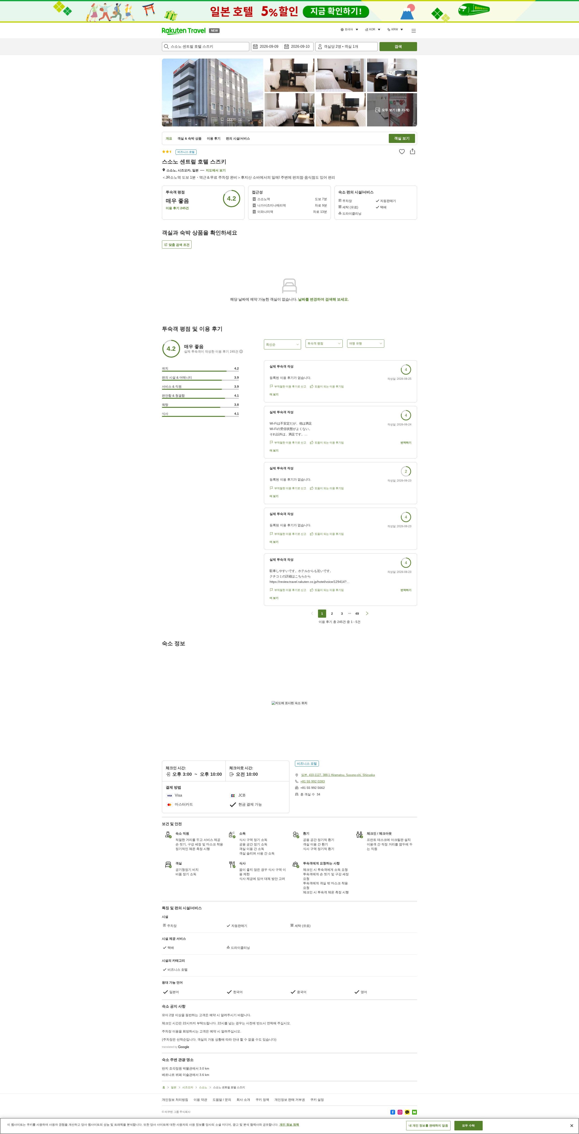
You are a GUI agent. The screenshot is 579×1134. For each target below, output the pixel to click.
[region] (289, 1126)
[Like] (402, 151)
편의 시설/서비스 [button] (238, 138)
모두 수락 (468, 1125)
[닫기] (572, 1126)
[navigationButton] (312, 614)
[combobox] (205, 46)
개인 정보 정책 (289, 1124)
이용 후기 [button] (214, 138)
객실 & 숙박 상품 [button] (190, 138)
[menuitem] (350, 29)
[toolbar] (282, 46)
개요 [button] (169, 138)
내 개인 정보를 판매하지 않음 (428, 1125)
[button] (183, 30)
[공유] (412, 151)
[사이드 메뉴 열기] (413, 30)
